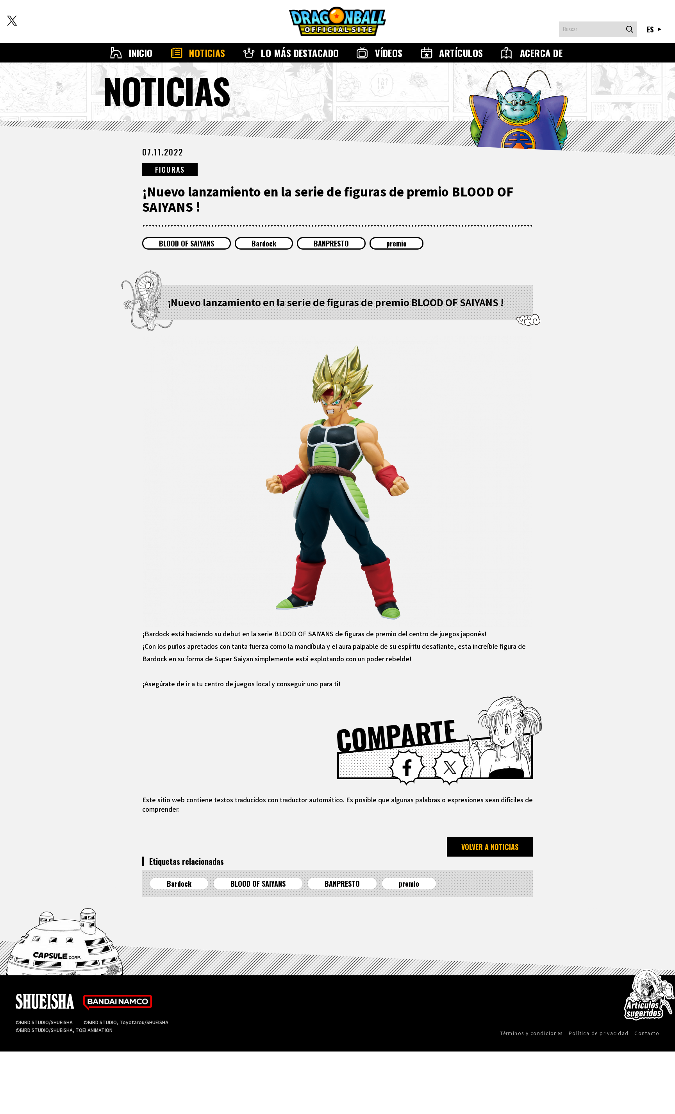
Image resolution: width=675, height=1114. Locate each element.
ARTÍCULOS (461, 53)
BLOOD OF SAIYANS (186, 243)
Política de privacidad (599, 1033)
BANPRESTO (331, 243)
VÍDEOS (389, 53)
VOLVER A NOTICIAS (489, 847)
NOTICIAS (207, 53)
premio (396, 243)
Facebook (407, 767)
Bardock (264, 243)
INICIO (141, 53)
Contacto (646, 1033)
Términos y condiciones (531, 1033)
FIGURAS (170, 169)
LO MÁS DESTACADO (300, 53)
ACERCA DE (541, 53)
